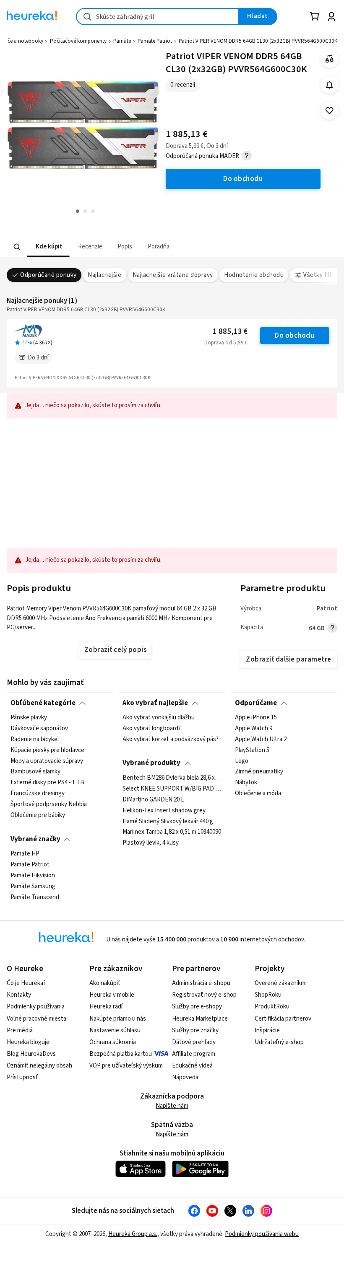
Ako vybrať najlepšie (155, 703)
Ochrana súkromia (112, 1042)
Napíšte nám (172, 1105)
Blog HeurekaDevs (31, 1054)
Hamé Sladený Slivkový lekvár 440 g (167, 821)
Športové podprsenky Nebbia (48, 804)
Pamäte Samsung (32, 886)
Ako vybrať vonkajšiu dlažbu (158, 717)
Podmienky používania (36, 1006)
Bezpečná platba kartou (120, 1054)
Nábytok (246, 782)
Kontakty (19, 994)
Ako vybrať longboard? (151, 728)
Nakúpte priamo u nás (117, 1018)
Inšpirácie (267, 1030)
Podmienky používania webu (262, 1234)
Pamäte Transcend (34, 897)
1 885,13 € (230, 331)
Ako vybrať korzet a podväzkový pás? (170, 739)
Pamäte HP (24, 854)
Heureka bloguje (28, 1042)
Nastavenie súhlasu (115, 1030)
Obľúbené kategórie (43, 703)
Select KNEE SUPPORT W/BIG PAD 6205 (171, 789)
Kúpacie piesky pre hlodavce (47, 750)
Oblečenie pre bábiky (37, 815)
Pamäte (122, 41)
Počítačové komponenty (78, 41)
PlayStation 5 (252, 750)
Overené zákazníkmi (281, 983)
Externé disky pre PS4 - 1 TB (47, 782)
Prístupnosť (22, 1077)
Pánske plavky (28, 717)
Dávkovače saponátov (39, 728)
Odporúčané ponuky (48, 275)
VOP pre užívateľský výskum (126, 1065)
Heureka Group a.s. (132, 1234)
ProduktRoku (272, 1006)
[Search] (17, 246)
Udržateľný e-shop (279, 1042)
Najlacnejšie (104, 275)
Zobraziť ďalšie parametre (288, 659)
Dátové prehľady (194, 1042)
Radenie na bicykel (34, 739)
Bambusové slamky (35, 772)
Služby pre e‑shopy (197, 1006)
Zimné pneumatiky (259, 772)
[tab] (48, 247)
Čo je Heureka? (26, 983)
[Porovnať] (330, 59)
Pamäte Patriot (155, 41)
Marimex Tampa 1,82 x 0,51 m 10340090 (171, 832)
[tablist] (120, 247)
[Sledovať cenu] (330, 85)
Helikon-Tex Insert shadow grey (164, 810)
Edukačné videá (192, 1065)
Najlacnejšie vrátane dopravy (173, 275)
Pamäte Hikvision (32, 875)
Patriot (327, 608)
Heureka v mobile (111, 994)
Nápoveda (185, 1077)
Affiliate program (193, 1054)
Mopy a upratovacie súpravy (46, 761)
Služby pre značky (195, 1030)
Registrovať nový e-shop (204, 994)
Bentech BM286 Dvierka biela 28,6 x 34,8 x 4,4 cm (171, 778)
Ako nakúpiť (104, 983)
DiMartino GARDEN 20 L (153, 800)
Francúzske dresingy (37, 793)
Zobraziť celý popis (115, 650)
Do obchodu (294, 336)
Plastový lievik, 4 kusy (150, 843)
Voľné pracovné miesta (36, 1018)
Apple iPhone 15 (256, 717)
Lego (241, 761)
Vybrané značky (35, 839)
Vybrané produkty (151, 763)
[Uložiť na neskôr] (330, 111)
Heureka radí (105, 1006)
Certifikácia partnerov (283, 1018)
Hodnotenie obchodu (254, 275)
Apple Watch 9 (253, 728)
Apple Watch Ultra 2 (261, 739)
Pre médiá (20, 1030)
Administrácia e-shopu (201, 983)
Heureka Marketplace (200, 1018)
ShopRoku (268, 994)
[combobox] (157, 16)
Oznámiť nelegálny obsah (39, 1065)
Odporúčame (256, 703)
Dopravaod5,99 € (226, 342)
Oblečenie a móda (258, 793)
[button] (48, 247)
